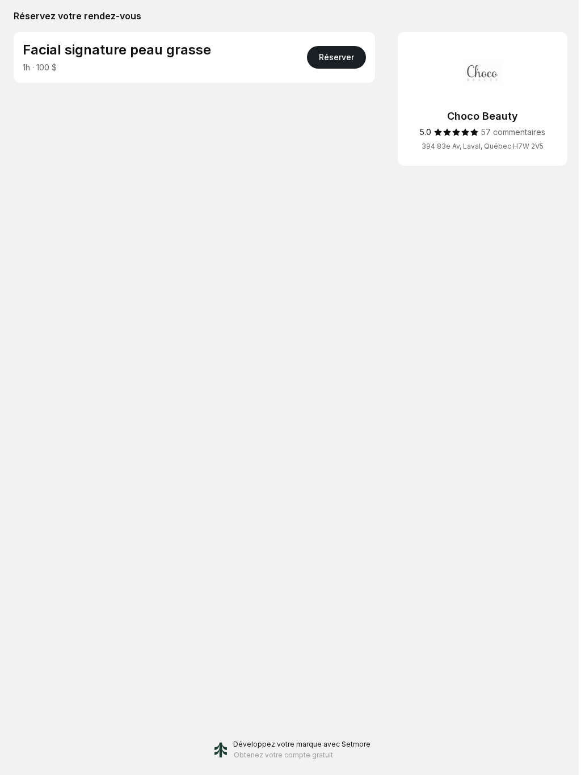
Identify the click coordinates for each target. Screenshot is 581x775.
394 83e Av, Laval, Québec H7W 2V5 (483, 146)
